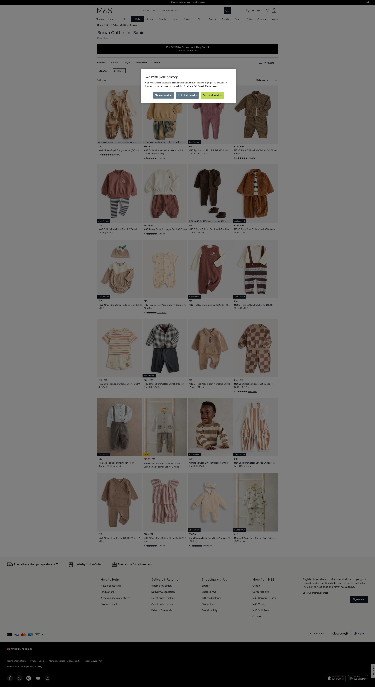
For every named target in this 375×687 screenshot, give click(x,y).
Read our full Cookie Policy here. (200, 86)
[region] (188, 86)
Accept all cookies (212, 95)
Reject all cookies (187, 95)
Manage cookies (163, 95)
